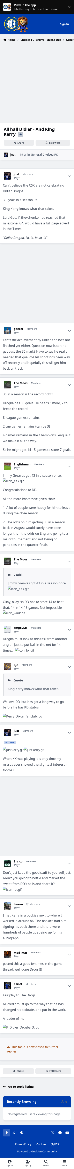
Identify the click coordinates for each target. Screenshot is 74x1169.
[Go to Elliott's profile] (7, 985)
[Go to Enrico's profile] (7, 863)
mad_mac (20, 953)
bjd (16, 665)
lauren (18, 904)
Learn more (8, 7)
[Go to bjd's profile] (7, 666)
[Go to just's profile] (6, 155)
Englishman (22, 464)
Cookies (41, 1144)
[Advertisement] (37, 82)
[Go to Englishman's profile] (7, 466)
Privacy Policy (23, 1144)
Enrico (18, 861)
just (12, 154)
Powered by (37, 1151)
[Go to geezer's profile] (7, 330)
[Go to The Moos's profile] (7, 384)
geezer (18, 329)
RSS (56, 1144)
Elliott (18, 984)
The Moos (21, 383)
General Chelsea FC (44, 154)
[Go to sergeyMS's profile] (7, 629)
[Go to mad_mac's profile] (7, 954)
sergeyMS (21, 628)
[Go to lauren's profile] (7, 906)
